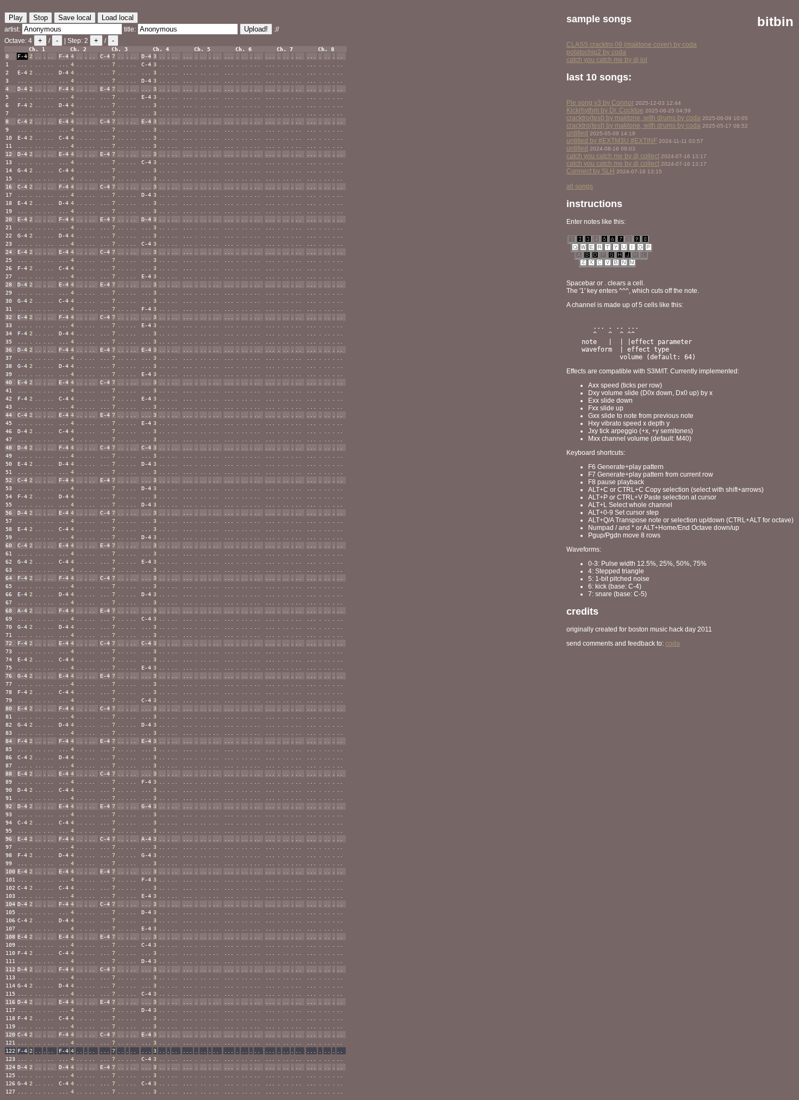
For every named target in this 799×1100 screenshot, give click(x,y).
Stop (40, 18)
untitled (577, 133)
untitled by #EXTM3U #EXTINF (611, 141)
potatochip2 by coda (596, 52)
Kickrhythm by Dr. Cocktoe (605, 110)
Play (16, 18)
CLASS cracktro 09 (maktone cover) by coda (631, 44)
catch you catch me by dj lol (606, 60)
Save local (74, 18)
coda (672, 643)
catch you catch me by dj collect (612, 156)
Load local (118, 18)
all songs (579, 186)
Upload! (256, 29)
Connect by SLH (590, 171)
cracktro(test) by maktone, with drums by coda (633, 118)
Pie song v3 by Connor (600, 103)
